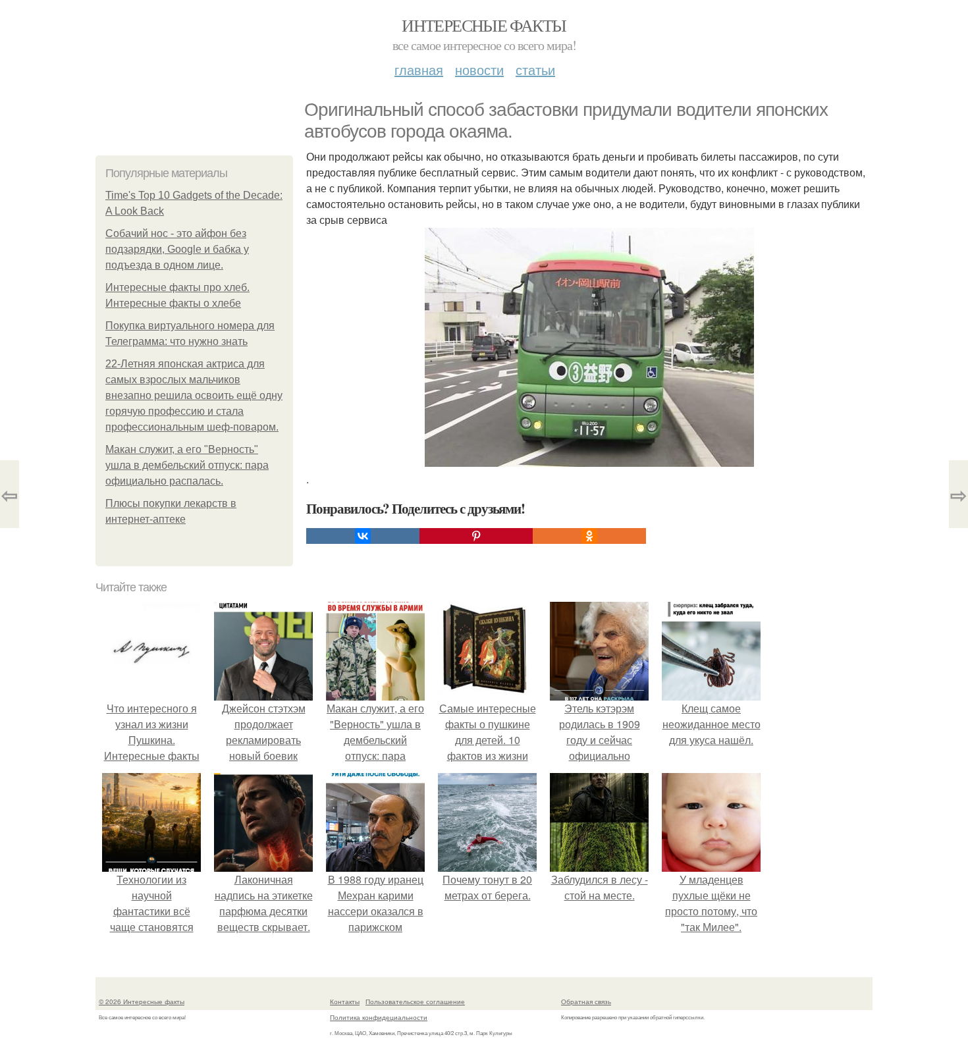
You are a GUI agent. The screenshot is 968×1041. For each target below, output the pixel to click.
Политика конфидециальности (378, 1017)
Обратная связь (586, 1001)
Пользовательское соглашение (415, 1001)
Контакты (345, 1001)
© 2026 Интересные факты (141, 1001)
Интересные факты (484, 25)
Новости (479, 69)
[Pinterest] (476, 536)
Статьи (535, 69)
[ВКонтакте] (362, 536)
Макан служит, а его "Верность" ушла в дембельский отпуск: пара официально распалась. (187, 465)
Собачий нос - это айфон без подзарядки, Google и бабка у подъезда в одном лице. (177, 249)
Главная (418, 69)
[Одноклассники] (589, 536)
